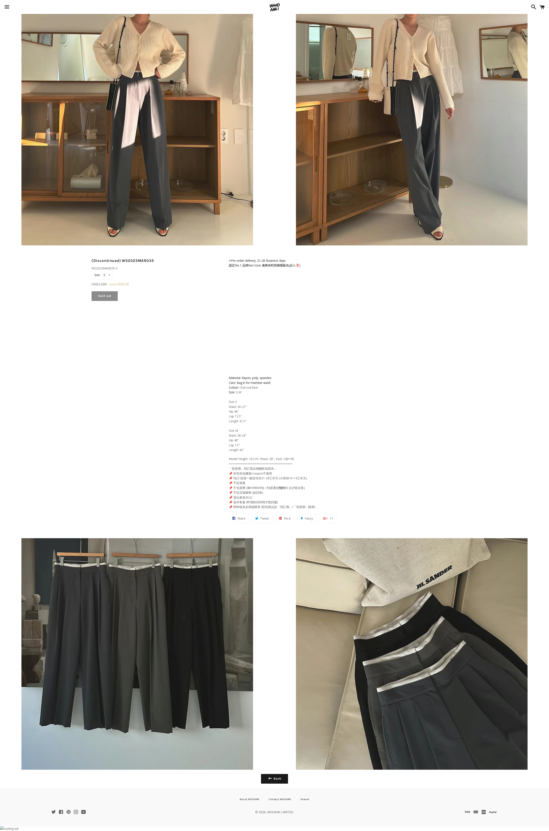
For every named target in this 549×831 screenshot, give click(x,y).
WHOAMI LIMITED (280, 812)
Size (97, 275)
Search (305, 799)
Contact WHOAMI (280, 799)
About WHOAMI (249, 799)
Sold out (104, 296)
